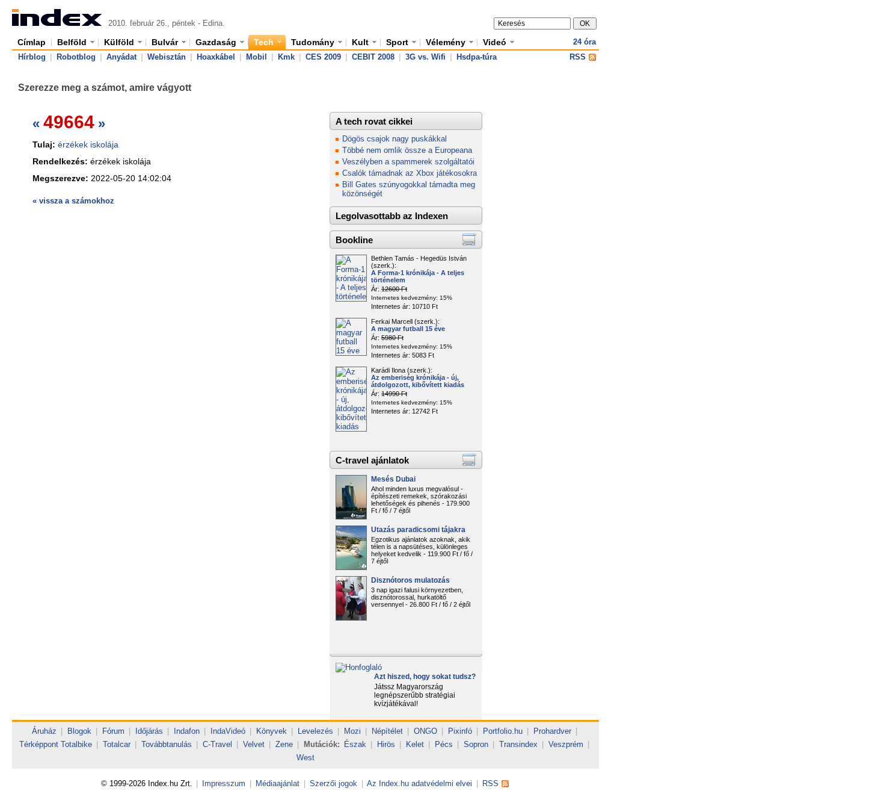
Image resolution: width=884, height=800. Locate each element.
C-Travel (217, 744)
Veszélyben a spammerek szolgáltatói (408, 161)
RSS (577, 56)
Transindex (518, 744)
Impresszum (223, 783)
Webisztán (166, 56)
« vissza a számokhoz (73, 200)
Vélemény (445, 42)
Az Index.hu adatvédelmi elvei (419, 783)
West (305, 757)
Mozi (352, 731)
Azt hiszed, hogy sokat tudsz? (425, 676)
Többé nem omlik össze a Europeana (407, 150)
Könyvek (271, 731)
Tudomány (312, 42)
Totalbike (76, 744)
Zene (284, 744)
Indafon (187, 731)
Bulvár (165, 42)
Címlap (31, 42)
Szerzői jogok (333, 783)
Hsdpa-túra (476, 56)
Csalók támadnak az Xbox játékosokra (409, 173)
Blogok (79, 731)
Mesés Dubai (393, 479)
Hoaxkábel (216, 56)
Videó (494, 42)
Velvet (254, 744)
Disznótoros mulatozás (410, 580)
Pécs (444, 744)
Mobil (256, 56)
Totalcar (116, 744)
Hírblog (32, 56)
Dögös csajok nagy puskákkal (394, 138)
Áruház (44, 731)
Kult (360, 42)
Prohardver (552, 731)
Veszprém (565, 744)
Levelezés (315, 731)
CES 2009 (323, 56)
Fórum (113, 731)
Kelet (415, 744)
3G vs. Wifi (425, 56)
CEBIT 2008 (373, 56)
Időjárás (149, 731)
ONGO (425, 731)
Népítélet (387, 731)
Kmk (286, 56)
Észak (355, 744)
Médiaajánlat (277, 783)
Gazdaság (215, 42)
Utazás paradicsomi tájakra (418, 530)
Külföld (119, 42)
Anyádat (121, 56)
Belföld (72, 42)
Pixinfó (460, 731)
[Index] (57, 23)
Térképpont (38, 744)
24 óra (584, 41)
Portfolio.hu (503, 731)
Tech (264, 42)
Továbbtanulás (166, 744)
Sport (397, 42)
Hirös (386, 744)
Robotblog (76, 56)
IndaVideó (227, 731)
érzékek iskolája (88, 144)
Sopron (476, 744)
